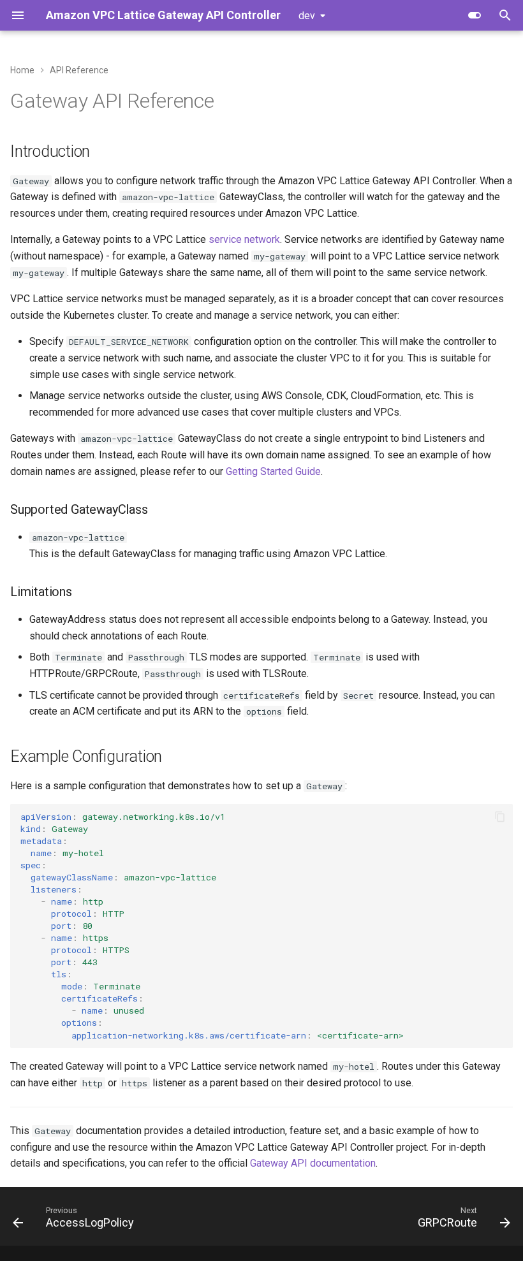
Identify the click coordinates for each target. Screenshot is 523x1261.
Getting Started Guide (273, 471)
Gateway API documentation (313, 1163)
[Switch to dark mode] (474, 15)
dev (306, 16)
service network (244, 239)
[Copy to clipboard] (500, 816)
